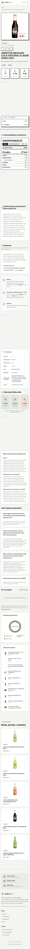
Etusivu (3, 7)
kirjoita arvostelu (5, 609)
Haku (3, 922)
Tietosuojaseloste (7, 932)
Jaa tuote (8, 48)
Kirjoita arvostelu (23, 589)
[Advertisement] (15, 98)
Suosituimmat (6, 916)
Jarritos (13, 366)
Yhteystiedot (5, 935)
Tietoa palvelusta (7, 929)
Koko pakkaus (14, 144)
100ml (5, 144)
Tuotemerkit (5, 919)
